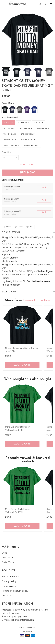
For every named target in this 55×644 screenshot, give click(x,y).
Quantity (6, 152)
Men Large (38, 123)
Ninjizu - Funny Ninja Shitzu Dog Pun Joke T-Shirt (21, 349)
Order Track (8, 562)
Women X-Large (28, 140)
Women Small (10, 134)
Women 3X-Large (31, 145)
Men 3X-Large (43, 128)
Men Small (12, 117)
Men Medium (23, 123)
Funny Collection (36, 300)
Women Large (10, 140)
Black (11, 103)
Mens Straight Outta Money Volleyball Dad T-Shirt (17, 428)
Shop (4, 552)
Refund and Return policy (15, 591)
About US (7, 595)
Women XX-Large (11, 145)
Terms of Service (10, 576)
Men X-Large (9, 128)
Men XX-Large (26, 128)
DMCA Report (27, 631)
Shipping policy (10, 586)
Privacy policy (9, 581)
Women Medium (28, 134)
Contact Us (7, 557)
